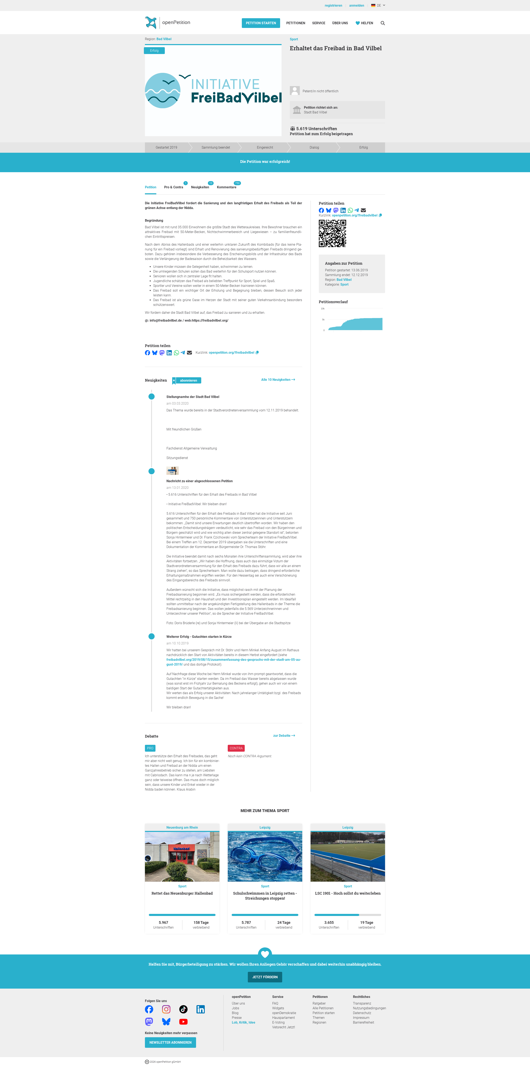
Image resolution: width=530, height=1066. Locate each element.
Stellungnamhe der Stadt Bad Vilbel (192, 397)
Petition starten (261, 23)
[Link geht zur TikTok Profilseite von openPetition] (183, 1009)
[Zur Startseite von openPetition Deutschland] (168, 22)
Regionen (319, 1022)
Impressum (361, 1018)
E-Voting (278, 1022)
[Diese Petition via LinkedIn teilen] (169, 353)
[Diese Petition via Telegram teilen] (182, 353)
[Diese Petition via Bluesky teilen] (154, 353)
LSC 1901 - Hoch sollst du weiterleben (348, 893)
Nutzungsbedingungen (369, 1008)
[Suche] (382, 23)
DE (378, 5)
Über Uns (340, 23)
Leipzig (265, 828)
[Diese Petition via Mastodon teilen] (162, 353)
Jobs (235, 1008)
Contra (236, 748)
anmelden (356, 5)
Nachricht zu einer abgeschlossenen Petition (199, 481)
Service (318, 23)
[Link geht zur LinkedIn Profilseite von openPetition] (200, 1009)
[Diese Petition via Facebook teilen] (147, 353)
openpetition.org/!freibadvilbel (232, 353)
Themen (319, 1018)
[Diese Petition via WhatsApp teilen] (176, 353)
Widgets (278, 1008)
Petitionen (296, 23)
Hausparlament (283, 1018)
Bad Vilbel (164, 39)
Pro (150, 748)
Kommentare (226, 185)
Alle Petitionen (323, 1008)
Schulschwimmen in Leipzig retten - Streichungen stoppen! (265, 896)
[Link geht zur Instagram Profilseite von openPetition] (166, 1009)
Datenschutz (362, 1013)
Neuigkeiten (200, 185)
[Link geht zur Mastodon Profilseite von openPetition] (149, 1022)
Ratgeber (319, 1003)
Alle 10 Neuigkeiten (276, 380)
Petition (150, 187)
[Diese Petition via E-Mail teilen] (189, 353)
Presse (237, 1018)
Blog (235, 1013)
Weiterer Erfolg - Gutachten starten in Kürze (199, 637)
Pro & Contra (173, 185)
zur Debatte (282, 736)
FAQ (275, 1003)
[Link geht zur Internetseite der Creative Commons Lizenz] (147, 1062)
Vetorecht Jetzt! (283, 1027)
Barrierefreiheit (363, 1022)
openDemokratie (284, 1013)
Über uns (238, 1003)
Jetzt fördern (265, 977)
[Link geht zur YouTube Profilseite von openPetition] (183, 1022)
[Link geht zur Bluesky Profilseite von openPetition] (166, 1022)
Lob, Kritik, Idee (243, 1022)
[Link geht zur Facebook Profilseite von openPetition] (149, 1009)
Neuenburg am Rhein (182, 828)
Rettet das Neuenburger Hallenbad (182, 893)
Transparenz (362, 1003)
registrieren (333, 5)
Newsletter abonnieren (170, 1042)
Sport (294, 39)
